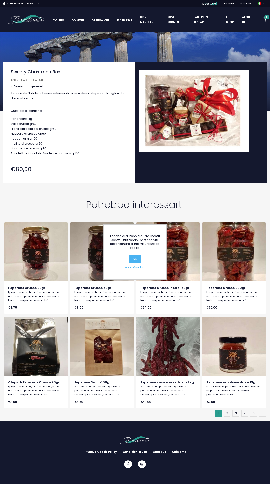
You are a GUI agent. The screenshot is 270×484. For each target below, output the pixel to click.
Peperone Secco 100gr (92, 382)
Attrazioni (100, 20)
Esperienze (124, 20)
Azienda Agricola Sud (27, 80)
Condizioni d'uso (135, 452)
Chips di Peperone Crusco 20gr (33, 382)
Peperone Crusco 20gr (26, 288)
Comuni (78, 20)
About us (247, 19)
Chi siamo (179, 452)
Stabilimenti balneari (201, 19)
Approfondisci (135, 267)
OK (135, 259)
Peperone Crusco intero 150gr (164, 288)
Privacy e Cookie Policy (100, 452)
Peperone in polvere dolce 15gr (231, 382)
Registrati (229, 3)
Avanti (262, 413)
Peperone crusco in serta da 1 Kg (167, 382)
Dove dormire (173, 19)
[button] (261, 3)
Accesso (245, 3)
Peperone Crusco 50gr (92, 288)
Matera (58, 20)
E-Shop (230, 19)
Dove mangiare (147, 19)
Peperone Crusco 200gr (225, 288)
